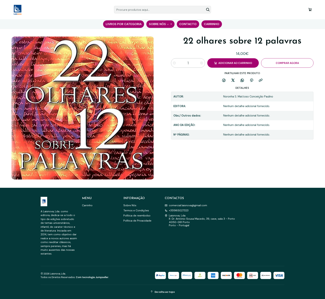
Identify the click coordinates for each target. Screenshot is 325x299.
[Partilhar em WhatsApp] (242, 80)
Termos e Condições (136, 210)
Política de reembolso (136, 215)
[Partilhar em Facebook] (224, 80)
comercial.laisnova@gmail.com (188, 205)
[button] (123, 24)
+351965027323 (178, 210)
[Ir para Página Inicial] (17, 10)
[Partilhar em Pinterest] (251, 80)
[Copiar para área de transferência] (260, 80)
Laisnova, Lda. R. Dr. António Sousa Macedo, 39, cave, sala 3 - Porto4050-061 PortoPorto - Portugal (202, 220)
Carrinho (87, 205)
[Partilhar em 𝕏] (233, 80)
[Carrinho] (310, 9)
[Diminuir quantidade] (174, 62)
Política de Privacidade (137, 220)
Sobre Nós (129, 205)
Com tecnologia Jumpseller (92, 277)
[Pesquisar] (208, 9)
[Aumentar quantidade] (201, 62)
